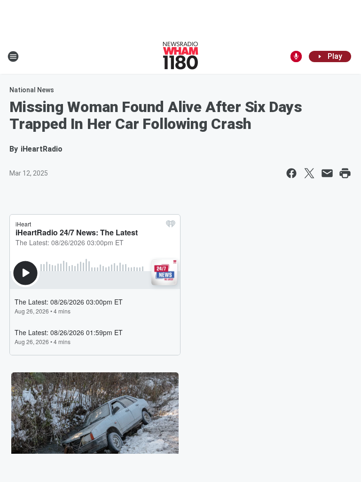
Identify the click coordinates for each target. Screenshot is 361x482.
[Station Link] (180, 56)
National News (31, 90)
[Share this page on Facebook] (291, 173)
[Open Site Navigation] (13, 56)
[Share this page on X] (309, 173)
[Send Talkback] (296, 56)
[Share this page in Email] (327, 173)
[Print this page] (345, 173)
